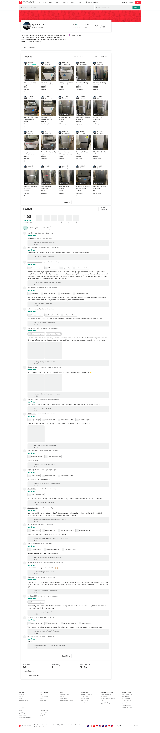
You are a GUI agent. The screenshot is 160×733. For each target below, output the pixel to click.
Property (42, 698)
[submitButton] (136, 7)
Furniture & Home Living (87, 694)
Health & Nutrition (85, 698)
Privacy (81, 724)
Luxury (62, 696)
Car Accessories (44, 696)
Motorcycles (43, 700)
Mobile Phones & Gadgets (108, 698)
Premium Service (33, 675)
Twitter (21, 696)
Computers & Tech (106, 694)
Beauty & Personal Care (66, 700)
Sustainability (56, 724)
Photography (104, 702)
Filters (102, 56)
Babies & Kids (84, 696)
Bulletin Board (43, 712)
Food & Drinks (84, 700)
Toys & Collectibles (127, 694)
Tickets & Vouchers (127, 707)
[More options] (108, 26)
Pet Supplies (84, 702)
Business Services (24, 714)
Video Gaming (104, 696)
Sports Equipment (126, 705)
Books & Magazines (127, 698)
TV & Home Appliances (107, 704)
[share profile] (104, 26)
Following (42, 714)
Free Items (42, 715)
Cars (41, 694)
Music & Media (125, 696)
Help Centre (37, 724)
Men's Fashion (64, 698)
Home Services (23, 715)
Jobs (20, 710)
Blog (20, 698)
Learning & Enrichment (25, 717)
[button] (39, 27)
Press (50, 724)
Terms (76, 724)
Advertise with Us (69, 724)
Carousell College (23, 700)
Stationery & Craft (126, 700)
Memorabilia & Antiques (128, 702)
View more (66, 202)
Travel (123, 704)
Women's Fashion (64, 694)
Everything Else (44, 710)
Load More (66, 656)
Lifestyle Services (24, 712)
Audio (102, 700)
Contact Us (45, 724)
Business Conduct (39, 727)
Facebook (21, 694)
